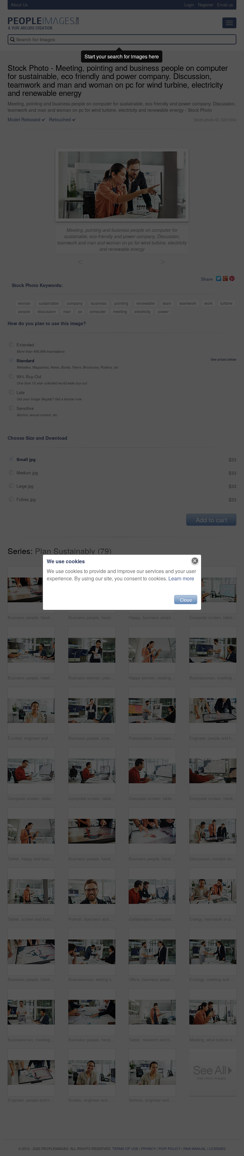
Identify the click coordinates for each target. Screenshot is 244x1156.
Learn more (181, 578)
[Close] (195, 561)
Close (186, 599)
